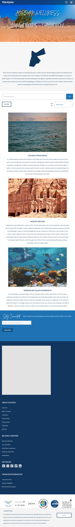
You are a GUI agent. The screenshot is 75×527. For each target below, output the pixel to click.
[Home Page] (7, 2)
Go (69, 96)
